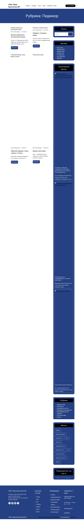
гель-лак (58, 442)
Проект (37, 509)
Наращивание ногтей (62, 411)
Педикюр (59, 413)
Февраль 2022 (61, 49)
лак (68, 450)
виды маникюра (60, 434)
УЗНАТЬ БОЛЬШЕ (70, 5)
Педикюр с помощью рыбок (39, 34)
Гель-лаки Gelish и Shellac (63, 385)
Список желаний (54, 511)
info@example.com (68, 508)
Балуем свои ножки (39, 151)
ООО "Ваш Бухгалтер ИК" (17, 491)
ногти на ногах (60, 454)
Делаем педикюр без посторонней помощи (18, 36)
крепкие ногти (60, 450)
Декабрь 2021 (61, 51)
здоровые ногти (60, 446)
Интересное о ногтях (62, 408)
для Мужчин (60, 406)
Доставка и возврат (55, 509)
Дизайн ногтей (61, 404)
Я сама (59, 417)
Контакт (38, 511)
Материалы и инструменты (64, 410)
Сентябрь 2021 (61, 56)
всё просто (59, 438)
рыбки (57, 461)
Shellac (58, 430)
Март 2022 (60, 47)
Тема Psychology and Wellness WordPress (49, 517)
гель (67, 438)
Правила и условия (55, 499)
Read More (15, 48)
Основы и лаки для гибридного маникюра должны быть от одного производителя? (62, 170)
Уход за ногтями (61, 415)
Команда (38, 506)
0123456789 (67, 512)
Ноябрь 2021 (60, 53)
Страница (38, 504)
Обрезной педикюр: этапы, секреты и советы (20, 152)
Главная (38, 496)
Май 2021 (59, 58)
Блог (37, 501)
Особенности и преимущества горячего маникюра (62, 278)
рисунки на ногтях (61, 458)
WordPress (73, 517)
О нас (37, 499)
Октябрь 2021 (61, 54)
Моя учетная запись (55, 507)
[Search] (70, 34)
